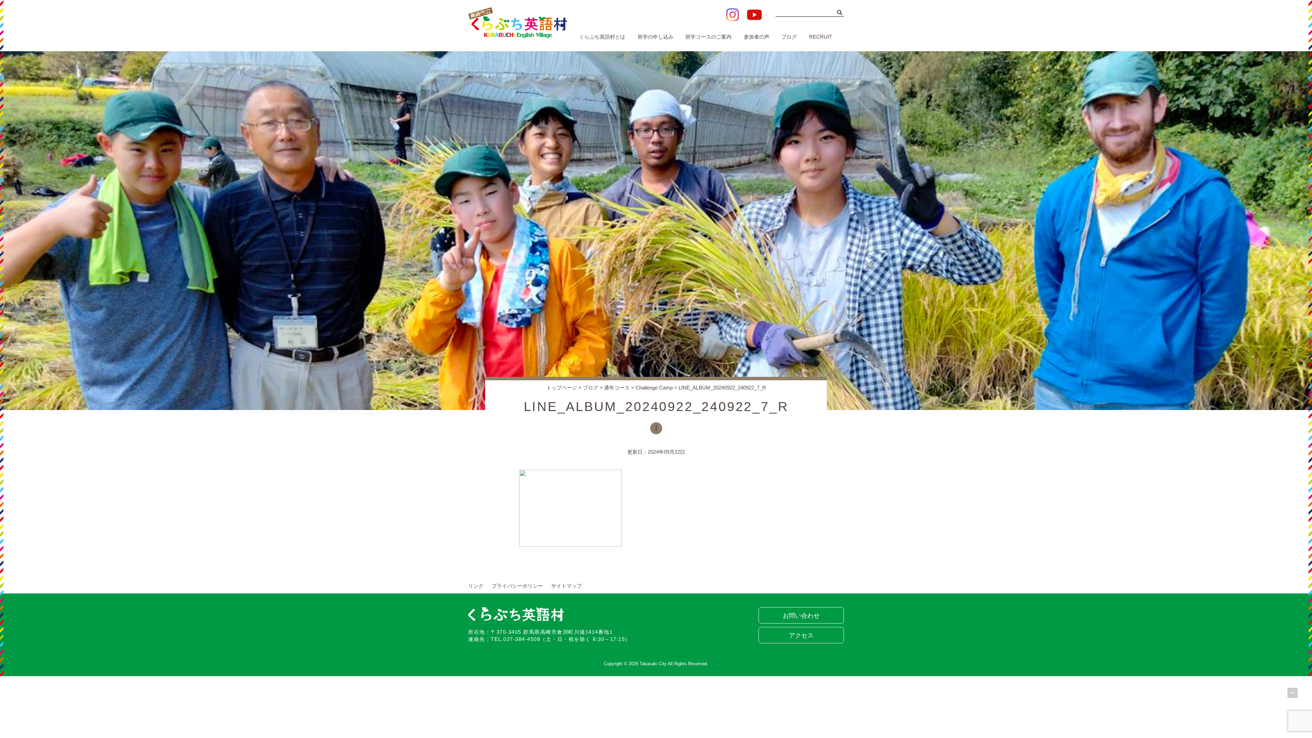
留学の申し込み (655, 37)
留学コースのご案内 (708, 37)
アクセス (801, 635)
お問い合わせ (801, 615)
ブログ (789, 37)
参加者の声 (756, 37)
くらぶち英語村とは (602, 37)
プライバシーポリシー (517, 586)
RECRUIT (820, 37)
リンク (475, 586)
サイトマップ (566, 586)
